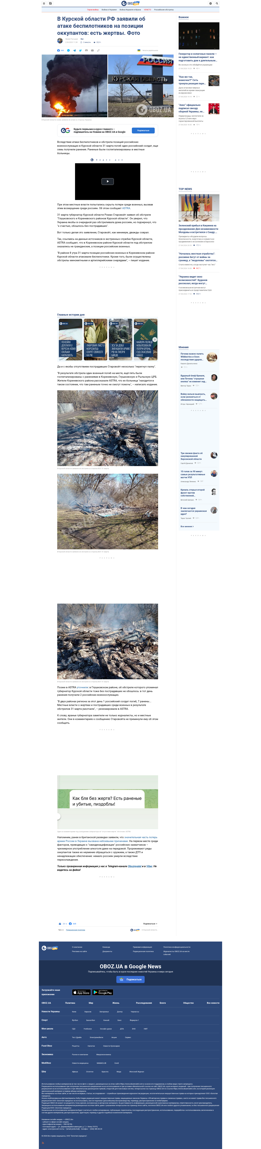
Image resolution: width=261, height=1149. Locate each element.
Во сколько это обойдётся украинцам (195, 65)
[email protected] (72, 1129)
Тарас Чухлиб (186, 518)
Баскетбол (90, 1020)
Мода (119, 1072)
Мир (91, 1003)
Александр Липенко (188, 482)
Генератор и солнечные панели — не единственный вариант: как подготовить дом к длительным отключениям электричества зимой (198, 57)
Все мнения (186, 526)
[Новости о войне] (135, 931)
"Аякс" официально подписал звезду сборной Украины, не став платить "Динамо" (192, 108)
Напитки (91, 1046)
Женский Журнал (136, 1072)
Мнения (184, 347)
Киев (74, 1012)
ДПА (122, 1029)
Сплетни (89, 1072)
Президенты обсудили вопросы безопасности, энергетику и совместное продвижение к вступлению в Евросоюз (196, 239)
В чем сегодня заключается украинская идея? (194, 511)
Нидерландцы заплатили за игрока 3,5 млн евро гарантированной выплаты (191, 118)
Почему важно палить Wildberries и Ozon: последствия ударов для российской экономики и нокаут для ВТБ (192, 356)
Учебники (88, 1029)
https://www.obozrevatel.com (131, 1084)
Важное (184, 17)
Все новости (213, 1003)
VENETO (147, 10)
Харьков (87, 1012)
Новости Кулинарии (111, 1046)
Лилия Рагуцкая (71, 39)
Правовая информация (142, 947)
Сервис (128, 1037)
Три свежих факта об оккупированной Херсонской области (192, 456)
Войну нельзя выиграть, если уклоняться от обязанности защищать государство (193, 397)
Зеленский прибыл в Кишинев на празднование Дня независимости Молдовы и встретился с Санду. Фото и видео (198, 229)
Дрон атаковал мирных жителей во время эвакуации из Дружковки (192, 90)
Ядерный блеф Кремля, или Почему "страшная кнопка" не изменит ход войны (193, 378)
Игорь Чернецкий (187, 404)
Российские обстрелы (164, 10)
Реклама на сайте (79, 951)
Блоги (163, 1003)
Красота (105, 1072)
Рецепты (75, 1046)
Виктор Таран (186, 386)
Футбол (75, 1020)
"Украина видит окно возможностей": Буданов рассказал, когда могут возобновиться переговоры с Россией (195, 280)
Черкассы (135, 1012)
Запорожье (104, 1012)
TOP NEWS (185, 189)
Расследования (144, 1003)
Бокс (120, 1020)
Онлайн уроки (106, 1029)
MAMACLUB (101, 1063)
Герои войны (93, 10)
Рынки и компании (80, 1054)
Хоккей (106, 1020)
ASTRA (126, 208)
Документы (107, 951)
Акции (114, 1037)
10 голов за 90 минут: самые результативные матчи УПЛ (193, 474)
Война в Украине (109, 10)
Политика (70, 1003)
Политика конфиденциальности (176, 947)
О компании (77, 947)
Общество (188, 1003)
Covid (116, 1063)
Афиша (75, 1072)
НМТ (146, 1029)
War (82, 39)
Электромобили (96, 1037)
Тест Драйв (76, 1037)
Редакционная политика (75, 930)
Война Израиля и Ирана (130, 10)
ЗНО (134, 1029)
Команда (106, 947)
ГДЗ (73, 1029)
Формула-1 (134, 1020)
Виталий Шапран (187, 500)
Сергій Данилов (187, 463)
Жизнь (115, 1003)
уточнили (82, 687)
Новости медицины (80, 1063)
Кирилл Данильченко (189, 364)
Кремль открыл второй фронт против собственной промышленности (193, 493)
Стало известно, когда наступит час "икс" (197, 265)
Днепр (119, 1012)
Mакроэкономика (103, 1054)
